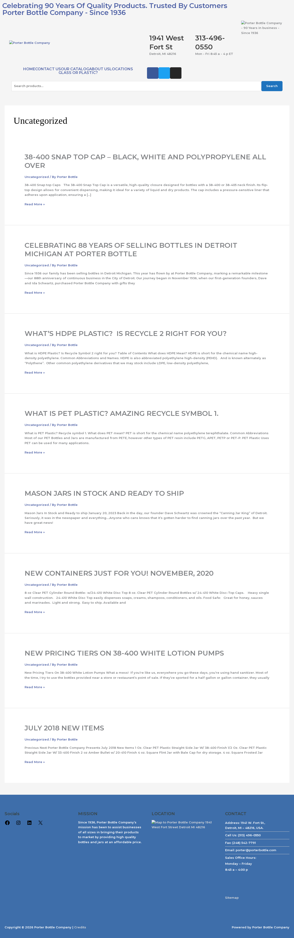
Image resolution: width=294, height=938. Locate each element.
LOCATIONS (121, 69)
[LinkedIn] (29, 824)
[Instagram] (18, 824)
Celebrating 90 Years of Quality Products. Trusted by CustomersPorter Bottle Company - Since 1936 (114, 9)
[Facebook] (7, 824)
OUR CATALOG (75, 69)
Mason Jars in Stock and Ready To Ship (104, 493)
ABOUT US (99, 69)
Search (272, 86)
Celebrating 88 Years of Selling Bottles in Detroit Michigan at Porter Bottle (131, 249)
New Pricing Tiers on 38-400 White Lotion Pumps (124, 653)
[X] (40, 824)
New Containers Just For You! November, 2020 (119, 573)
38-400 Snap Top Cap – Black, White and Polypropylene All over (145, 161)
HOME (29, 69)
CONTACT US (48, 69)
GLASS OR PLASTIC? (78, 73)
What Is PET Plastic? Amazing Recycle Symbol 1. (121, 413)
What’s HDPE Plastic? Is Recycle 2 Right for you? (126, 333)
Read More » (35, 204)
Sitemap (232, 897)
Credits (80, 927)
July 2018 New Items (64, 728)
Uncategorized (37, 177)
